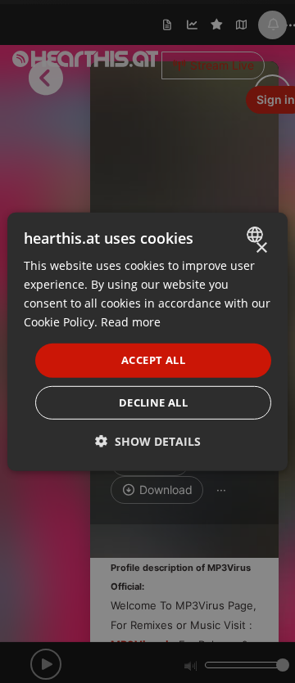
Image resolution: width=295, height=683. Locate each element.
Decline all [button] (153, 402)
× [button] (261, 247)
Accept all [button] (153, 360)
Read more (131, 322)
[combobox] (257, 234)
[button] (148, 441)
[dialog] (147, 341)
